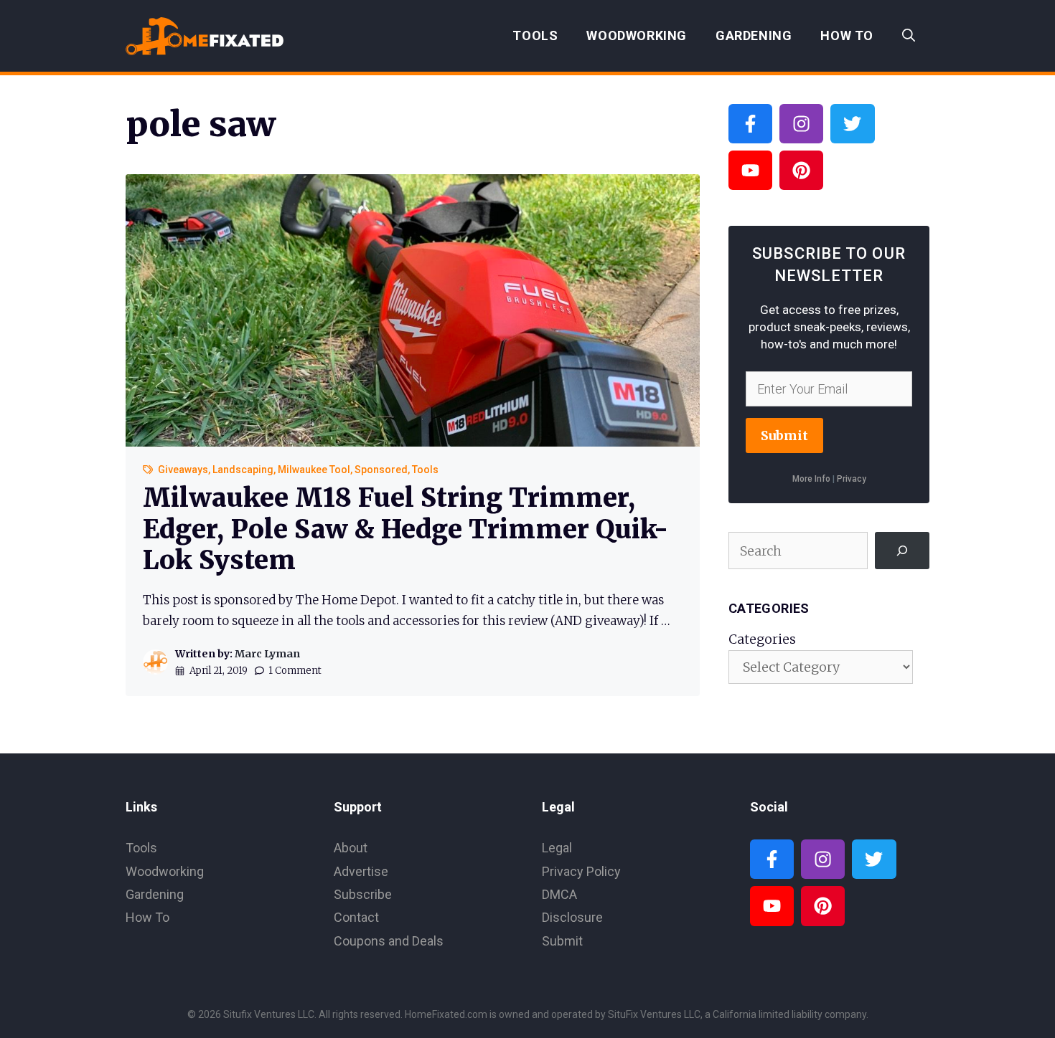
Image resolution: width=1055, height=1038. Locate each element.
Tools (535, 35)
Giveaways (183, 469)
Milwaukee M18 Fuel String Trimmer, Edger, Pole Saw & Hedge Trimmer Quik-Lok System (405, 529)
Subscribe (363, 894)
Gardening (754, 35)
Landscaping (242, 469)
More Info (811, 479)
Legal (557, 847)
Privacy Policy (581, 871)
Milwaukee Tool (314, 469)
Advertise (361, 871)
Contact (356, 917)
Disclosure (572, 917)
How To (846, 35)
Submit (784, 435)
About (350, 847)
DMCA (559, 894)
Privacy (851, 479)
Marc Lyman (267, 653)
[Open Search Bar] (908, 35)
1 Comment (295, 671)
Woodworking (636, 35)
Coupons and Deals (389, 940)
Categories (762, 639)
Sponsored (381, 469)
